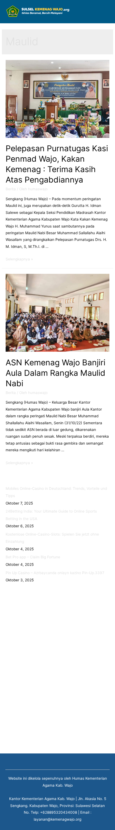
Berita (11, 189)
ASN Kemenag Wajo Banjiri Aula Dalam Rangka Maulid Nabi (55, 373)
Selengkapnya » (19, 259)
